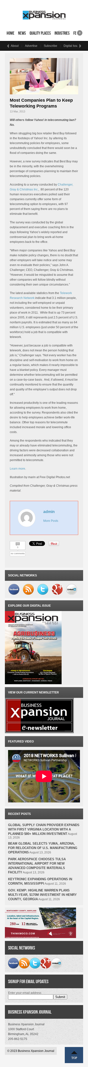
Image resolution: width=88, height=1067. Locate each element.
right (79, 31)
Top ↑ (74, 1055)
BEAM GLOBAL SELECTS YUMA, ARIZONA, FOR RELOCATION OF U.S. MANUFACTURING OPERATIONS (42, 848)
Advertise (31, 46)
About (15, 46)
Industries (62, 33)
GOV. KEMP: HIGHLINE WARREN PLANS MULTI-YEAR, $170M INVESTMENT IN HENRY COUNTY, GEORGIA (42, 895)
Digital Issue (72, 46)
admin (49, 512)
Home (10, 33)
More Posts (50, 521)
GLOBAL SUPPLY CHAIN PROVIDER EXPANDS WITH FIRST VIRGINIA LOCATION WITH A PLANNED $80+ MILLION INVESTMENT (43, 829)
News (22, 33)
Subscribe (50, 46)
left (8, 45)
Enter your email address (24, 993)
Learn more (17, 468)
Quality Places (40, 33)
